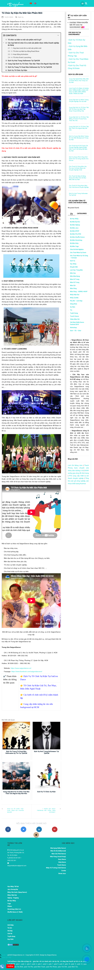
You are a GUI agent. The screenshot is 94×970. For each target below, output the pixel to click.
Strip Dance (62, 862)
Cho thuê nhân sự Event (78, 252)
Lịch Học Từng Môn (76, 270)
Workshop (73, 327)
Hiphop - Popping (13, 898)
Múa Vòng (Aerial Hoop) (58, 856)
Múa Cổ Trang (74, 279)
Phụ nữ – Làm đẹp (76, 301)
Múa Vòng (73, 288)
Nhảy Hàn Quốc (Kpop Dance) (17, 892)
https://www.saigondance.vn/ (21, 668)
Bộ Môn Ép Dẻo (75, 222)
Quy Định (10, 939)
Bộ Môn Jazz (74, 228)
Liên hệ (9, 933)
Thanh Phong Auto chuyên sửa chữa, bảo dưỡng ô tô (78, 468)
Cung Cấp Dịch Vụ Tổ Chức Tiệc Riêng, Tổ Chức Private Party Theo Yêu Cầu (79, 118)
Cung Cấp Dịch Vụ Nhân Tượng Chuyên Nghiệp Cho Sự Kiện (78, 100)
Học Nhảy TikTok (13, 886)
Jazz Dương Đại (12, 889)
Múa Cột (72, 285)
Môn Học (73, 273)
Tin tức (9, 928)
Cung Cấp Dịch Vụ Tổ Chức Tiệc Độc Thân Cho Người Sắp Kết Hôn (79, 128)
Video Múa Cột (74, 319)
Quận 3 (4, 955)
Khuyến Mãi (74, 267)
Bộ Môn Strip (74, 243)
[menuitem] (31, 3)
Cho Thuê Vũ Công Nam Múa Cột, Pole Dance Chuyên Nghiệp (79, 186)
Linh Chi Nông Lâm (75, 465)
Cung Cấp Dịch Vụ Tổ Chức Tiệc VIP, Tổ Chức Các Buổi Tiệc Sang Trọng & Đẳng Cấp (79, 109)
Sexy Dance (62, 859)
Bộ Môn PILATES (75, 234)
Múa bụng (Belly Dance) (58, 848)
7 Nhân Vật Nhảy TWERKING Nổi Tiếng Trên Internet (46, 810)
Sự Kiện (72, 307)
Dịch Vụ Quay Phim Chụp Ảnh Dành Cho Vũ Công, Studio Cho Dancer (78, 158)
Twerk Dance (74, 316)
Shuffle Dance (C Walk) (15, 912)
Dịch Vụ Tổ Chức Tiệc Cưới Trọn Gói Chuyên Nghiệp (15, 810)
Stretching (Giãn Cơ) (14, 909)
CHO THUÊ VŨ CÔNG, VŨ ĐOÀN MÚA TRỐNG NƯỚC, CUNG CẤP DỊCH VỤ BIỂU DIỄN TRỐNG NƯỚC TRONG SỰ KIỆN (79, 91)
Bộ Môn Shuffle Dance (77, 237)
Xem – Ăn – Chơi (75, 330)
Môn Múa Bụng (75, 276)
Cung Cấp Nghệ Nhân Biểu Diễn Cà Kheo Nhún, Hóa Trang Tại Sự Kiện (79, 80)
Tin (71, 310)
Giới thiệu (10, 925)
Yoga (9, 903)
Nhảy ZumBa (74, 298)
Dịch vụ (21, 17)
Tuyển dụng (74, 313)
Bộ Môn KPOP (74, 231)
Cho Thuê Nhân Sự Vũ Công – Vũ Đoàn (79, 257)
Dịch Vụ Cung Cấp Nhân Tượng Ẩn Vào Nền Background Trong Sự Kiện (78, 137)
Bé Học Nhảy (74, 219)
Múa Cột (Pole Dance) (59, 854)
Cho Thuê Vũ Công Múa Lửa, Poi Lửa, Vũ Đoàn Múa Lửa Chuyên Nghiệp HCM (78, 168)
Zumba (63, 870)
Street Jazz (62, 873)
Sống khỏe (73, 304)
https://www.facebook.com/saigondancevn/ (26, 671)
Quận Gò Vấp (6, 957)
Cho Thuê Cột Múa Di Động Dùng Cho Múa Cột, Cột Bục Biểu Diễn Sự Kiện (77, 177)
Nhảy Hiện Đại (74, 294)
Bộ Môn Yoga (74, 246)
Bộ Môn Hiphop (75, 225)
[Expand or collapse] (58, 35)
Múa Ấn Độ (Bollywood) (58, 851)
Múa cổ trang (74, 282)
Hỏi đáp (9, 931)
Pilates (9, 906)
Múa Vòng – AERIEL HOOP (78, 291)
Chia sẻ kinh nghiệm (77, 249)
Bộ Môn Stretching (76, 240)
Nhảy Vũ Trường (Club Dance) (56, 868)
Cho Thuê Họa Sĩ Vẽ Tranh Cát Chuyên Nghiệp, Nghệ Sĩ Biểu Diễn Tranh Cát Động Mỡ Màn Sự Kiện (78, 148)
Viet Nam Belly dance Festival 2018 (77, 323)
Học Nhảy (73, 264)
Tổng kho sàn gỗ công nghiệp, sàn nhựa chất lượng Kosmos (78, 480)
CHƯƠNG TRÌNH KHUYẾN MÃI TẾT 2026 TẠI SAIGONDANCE (79, 25)
